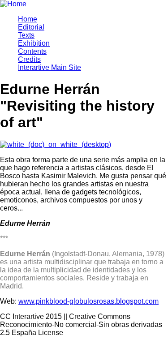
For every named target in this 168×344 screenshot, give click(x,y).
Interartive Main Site (49, 67)
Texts (26, 35)
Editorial (31, 27)
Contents (32, 51)
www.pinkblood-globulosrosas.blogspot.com (88, 301)
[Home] (13, 4)
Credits (29, 59)
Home (27, 19)
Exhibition (34, 43)
